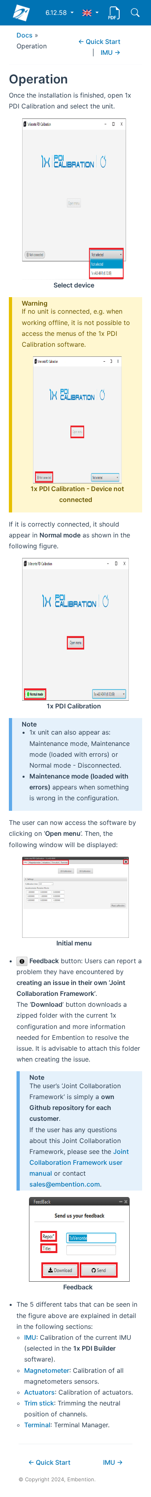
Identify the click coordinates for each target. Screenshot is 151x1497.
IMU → (110, 52)
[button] (90, 12)
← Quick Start (99, 41)
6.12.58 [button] (57, 12)
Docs (25, 35)
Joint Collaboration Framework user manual (79, 1162)
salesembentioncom (64, 1184)
